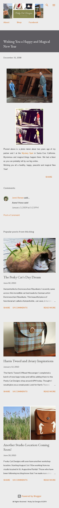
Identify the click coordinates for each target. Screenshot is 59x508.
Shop (19, 22)
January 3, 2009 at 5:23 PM (25, 207)
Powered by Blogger (31, 496)
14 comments (19, 391)
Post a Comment (11, 215)
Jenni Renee (17, 197)
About (6, 22)
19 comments (19, 307)
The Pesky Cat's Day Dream (22, 277)
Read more (50, 307)
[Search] (47, 5)
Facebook (33, 22)
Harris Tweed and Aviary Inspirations (28, 361)
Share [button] (49, 177)
